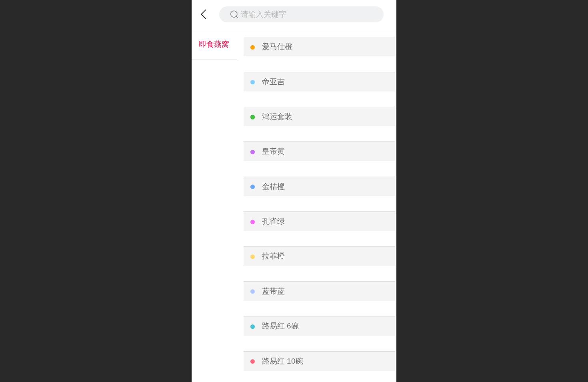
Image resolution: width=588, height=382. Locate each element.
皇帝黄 (273, 151)
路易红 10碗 (282, 361)
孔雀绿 (273, 221)
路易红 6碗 (280, 326)
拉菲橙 (273, 256)
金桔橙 (273, 186)
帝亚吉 (273, 82)
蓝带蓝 (273, 291)
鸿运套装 (277, 116)
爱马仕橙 (277, 46)
